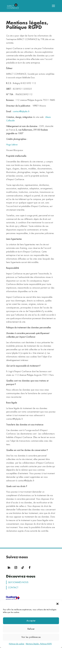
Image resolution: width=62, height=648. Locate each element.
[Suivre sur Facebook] (29, 567)
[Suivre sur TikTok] (22, 567)
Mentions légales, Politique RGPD (39, 644)
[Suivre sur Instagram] (16, 567)
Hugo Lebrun (12, 145)
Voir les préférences (31, 637)
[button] (57, 603)
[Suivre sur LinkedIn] (9, 567)
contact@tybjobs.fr (21, 111)
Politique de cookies (16, 644)
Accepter (31, 621)
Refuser (31, 629)
